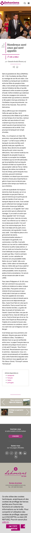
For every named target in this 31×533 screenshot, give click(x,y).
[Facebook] (16, 453)
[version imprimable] (17, 67)
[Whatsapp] (7, 453)
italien (9, 380)
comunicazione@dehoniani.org (15, 485)
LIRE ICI (5, 522)
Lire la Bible (14, 57)
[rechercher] (25, 3)
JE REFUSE (18, 527)
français (10, 378)
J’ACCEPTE (13, 526)
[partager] (14, 67)
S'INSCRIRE (15, 436)
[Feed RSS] (16, 457)
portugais (10, 382)
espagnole (10, 375)
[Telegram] (11, 453)
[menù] (28, 3)
